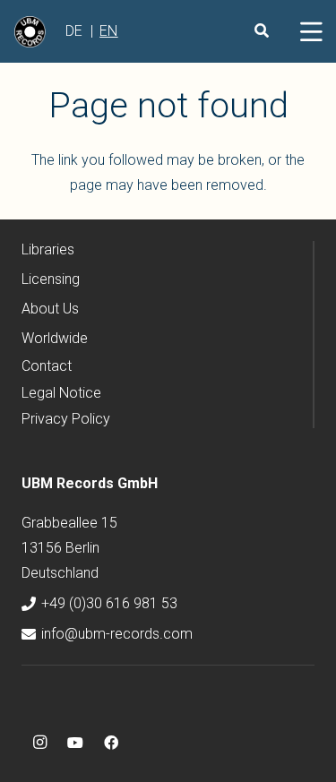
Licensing (51, 279)
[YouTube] (75, 743)
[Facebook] (111, 743)
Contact (47, 365)
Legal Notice (61, 392)
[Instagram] (39, 743)
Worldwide (55, 338)
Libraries (48, 249)
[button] (311, 31)
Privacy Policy (66, 418)
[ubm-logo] (30, 31)
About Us (50, 308)
